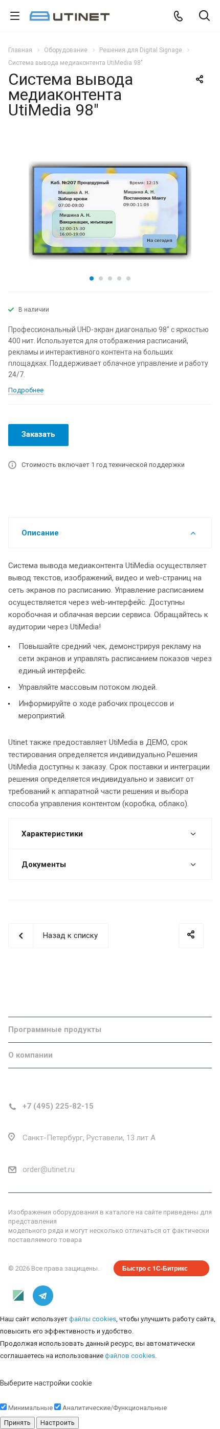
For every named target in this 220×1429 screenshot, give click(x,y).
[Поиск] (204, 16)
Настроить (57, 1422)
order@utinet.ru (49, 1169)
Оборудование (36, 1004)
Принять (17, 1422)
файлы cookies (92, 1319)
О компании (30, 1055)
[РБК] (18, 1295)
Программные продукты (54, 1029)
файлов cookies (130, 1356)
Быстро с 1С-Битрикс (155, 1268)
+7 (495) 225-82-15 (58, 1106)
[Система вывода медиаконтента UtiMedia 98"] (110, 210)
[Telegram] (43, 1295)
